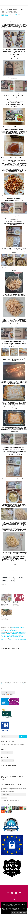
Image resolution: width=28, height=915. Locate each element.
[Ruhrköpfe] (14, 808)
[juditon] (17, 808)
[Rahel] (6, 808)
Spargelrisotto (13, 638)
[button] (7, 86)
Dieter (2, 769)
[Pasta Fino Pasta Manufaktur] (18, 597)
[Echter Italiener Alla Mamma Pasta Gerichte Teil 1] (6, 597)
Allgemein (14, 627)
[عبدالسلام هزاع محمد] (3, 811)
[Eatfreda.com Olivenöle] (6, 612)
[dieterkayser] (10, 811)
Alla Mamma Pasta (18, 632)
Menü (25, 2)
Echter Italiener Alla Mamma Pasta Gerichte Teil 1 (5, 603)
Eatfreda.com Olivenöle (4, 616)
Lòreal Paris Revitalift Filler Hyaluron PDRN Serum (12, 744)
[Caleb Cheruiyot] (6, 811)
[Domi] (10, 808)
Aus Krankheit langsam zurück (12, 769)
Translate (11, 694)
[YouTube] (20, 893)
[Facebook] (12, 893)
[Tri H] (24, 808)
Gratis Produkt (21, 627)
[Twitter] (16, 893)
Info (2, 629)
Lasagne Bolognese (6, 636)
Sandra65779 (4, 15)
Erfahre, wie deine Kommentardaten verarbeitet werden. (13, 683)
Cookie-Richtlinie (15, 909)
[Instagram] (8, 893)
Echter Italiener (5, 635)
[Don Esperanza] (21, 808)
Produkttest (4, 630)
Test (10, 630)
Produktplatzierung (18, 629)
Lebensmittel (7, 629)
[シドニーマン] (3, 808)
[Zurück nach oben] (14, 899)
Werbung (14, 630)
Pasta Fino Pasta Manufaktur (17, 602)
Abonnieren (4, 797)
